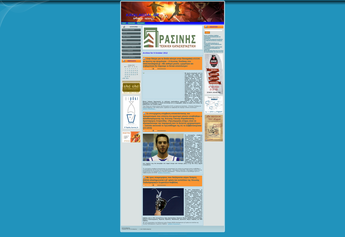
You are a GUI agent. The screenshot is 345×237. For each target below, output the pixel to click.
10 (129, 70)
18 (131, 72)
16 (127, 72)
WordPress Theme (174, 233)
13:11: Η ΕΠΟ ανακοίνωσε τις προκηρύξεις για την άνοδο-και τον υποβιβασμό (212, 44)
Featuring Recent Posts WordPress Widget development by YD (172, 235)
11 (131, 70)
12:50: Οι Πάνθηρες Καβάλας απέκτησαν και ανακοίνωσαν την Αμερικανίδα (212, 37)
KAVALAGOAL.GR (142, 15)
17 (129, 72)
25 (131, 74)
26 (133, 74)
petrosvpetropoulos (161, 68)
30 (127, 76)
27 (135, 74)
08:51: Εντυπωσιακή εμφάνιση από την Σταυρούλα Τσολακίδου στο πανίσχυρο (213, 48)
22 (125, 74)
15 (125, 72)
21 (137, 72)
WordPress (165, 233)
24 (129, 74)
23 (127, 74)
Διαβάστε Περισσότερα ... (149, 109)
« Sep (123, 78)
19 (133, 72)
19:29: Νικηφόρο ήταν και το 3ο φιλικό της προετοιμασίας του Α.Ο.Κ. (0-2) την (213, 51)
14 (137, 70)
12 (133, 70)
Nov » (127, 78)
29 (125, 76)
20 (135, 72)
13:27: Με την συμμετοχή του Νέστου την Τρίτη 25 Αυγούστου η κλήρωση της (213, 40)
